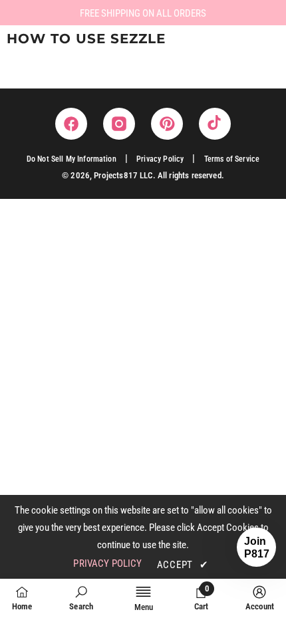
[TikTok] (215, 124)
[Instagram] (119, 124)
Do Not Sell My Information (71, 159)
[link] (81, 598)
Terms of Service (231, 159)
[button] (256, 547)
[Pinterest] (167, 124)
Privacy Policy (160, 159)
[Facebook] (71, 124)
